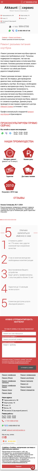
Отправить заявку (27, 367)
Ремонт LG (24, 384)
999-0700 (30, 2)
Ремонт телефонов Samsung (9, 381)
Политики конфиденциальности (18, 363)
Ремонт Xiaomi (25, 387)
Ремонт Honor (7, 390)
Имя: (4, 331)
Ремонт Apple (7, 393)
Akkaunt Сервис (6, 106)
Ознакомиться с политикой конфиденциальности (16, 461)
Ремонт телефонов (9, 375)
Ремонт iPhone (7, 378)
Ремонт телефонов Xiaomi (9, 386)
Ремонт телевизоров (28, 375)
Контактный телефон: (9, 336)
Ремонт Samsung (26, 381)
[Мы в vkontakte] (5, 437)
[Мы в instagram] (3, 437)
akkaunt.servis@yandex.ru (16, 430)
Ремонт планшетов (27, 390)
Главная (4, 37)
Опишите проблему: (8, 342)
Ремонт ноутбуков (15, 37)
